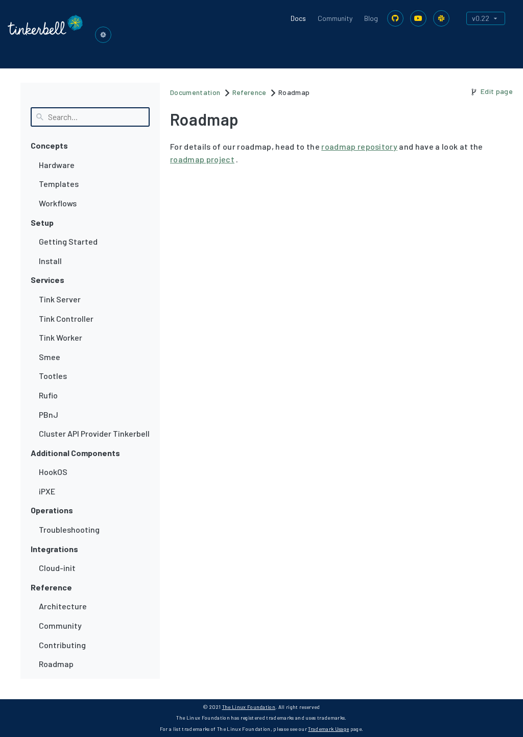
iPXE (47, 491)
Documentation (195, 92)
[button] (103, 35)
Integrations (54, 549)
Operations (52, 510)
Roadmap (56, 664)
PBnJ (48, 414)
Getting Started (68, 241)
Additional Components (75, 453)
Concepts (49, 145)
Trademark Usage (328, 729)
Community (335, 18)
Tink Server (60, 299)
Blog (371, 18)
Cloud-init (57, 568)
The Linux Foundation (249, 707)
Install (50, 261)
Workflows (58, 203)
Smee (49, 357)
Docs (298, 18)
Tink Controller (66, 318)
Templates (59, 183)
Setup (42, 222)
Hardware (57, 165)
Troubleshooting (69, 529)
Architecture (63, 606)
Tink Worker (60, 337)
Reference (51, 587)
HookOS (53, 472)
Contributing (62, 645)
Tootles (53, 376)
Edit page (497, 91)
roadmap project (202, 159)
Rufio (48, 395)
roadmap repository (359, 146)
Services (47, 279)
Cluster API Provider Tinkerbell (94, 433)
